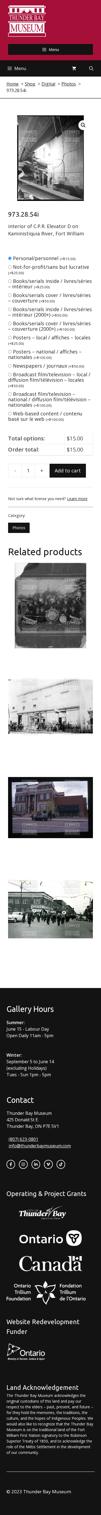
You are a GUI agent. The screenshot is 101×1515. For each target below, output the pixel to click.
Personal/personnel (44, 258)
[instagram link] (23, 1164)
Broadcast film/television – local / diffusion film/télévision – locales (49, 379)
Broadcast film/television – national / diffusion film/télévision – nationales (49, 399)
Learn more (77, 498)
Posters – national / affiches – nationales (45, 354)
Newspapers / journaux (48, 365)
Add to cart (68, 470)
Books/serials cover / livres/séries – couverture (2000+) (49, 326)
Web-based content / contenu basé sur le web (45, 416)
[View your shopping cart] (74, 68)
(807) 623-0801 (23, 1139)
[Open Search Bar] (91, 68)
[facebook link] (10, 1164)
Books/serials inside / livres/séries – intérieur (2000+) (50, 312)
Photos (18, 527)
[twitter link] (48, 1164)
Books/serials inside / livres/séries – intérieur (50, 284)
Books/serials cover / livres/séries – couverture (49, 298)
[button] (83, 125)
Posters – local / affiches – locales (49, 340)
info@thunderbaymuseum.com (40, 1146)
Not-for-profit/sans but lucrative (48, 269)
